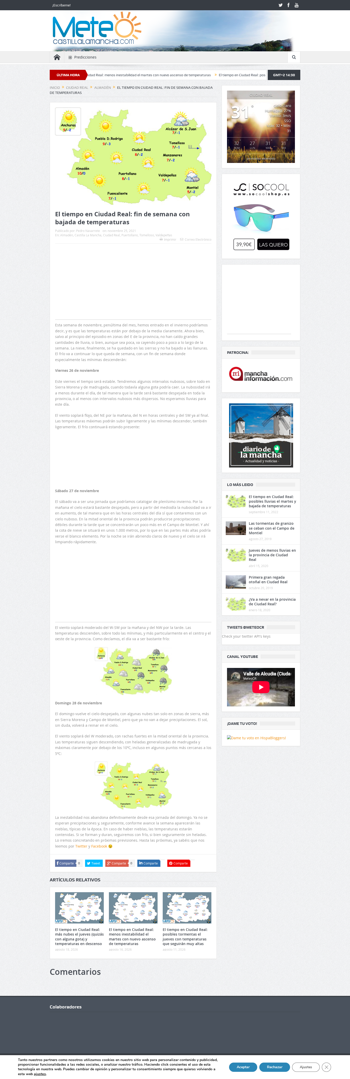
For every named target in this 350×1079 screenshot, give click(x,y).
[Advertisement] (133, 292)
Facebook (99, 846)
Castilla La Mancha (88, 235)
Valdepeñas (164, 235)
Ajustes (306, 1067)
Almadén (66, 235)
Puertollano (129, 235)
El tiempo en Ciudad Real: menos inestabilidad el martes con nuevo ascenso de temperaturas (101, 75)
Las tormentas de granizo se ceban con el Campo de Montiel (271, 528)
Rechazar (274, 1067)
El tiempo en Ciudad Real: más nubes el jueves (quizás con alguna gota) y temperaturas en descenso (79, 936)
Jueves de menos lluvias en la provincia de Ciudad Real (272, 555)
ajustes (40, 1074)
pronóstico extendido (261, 158)
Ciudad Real (111, 235)
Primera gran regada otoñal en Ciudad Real (268, 579)
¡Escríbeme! (61, 5)
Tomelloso (146, 235)
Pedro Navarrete (88, 231)
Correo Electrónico (198, 239)
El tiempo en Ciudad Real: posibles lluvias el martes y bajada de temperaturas (272, 501)
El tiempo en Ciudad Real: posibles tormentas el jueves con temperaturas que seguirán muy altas (259, 75)
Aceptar (243, 1067)
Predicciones (85, 57)
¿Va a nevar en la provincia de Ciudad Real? (272, 601)
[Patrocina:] (261, 375)
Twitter (81, 846)
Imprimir (170, 239)
